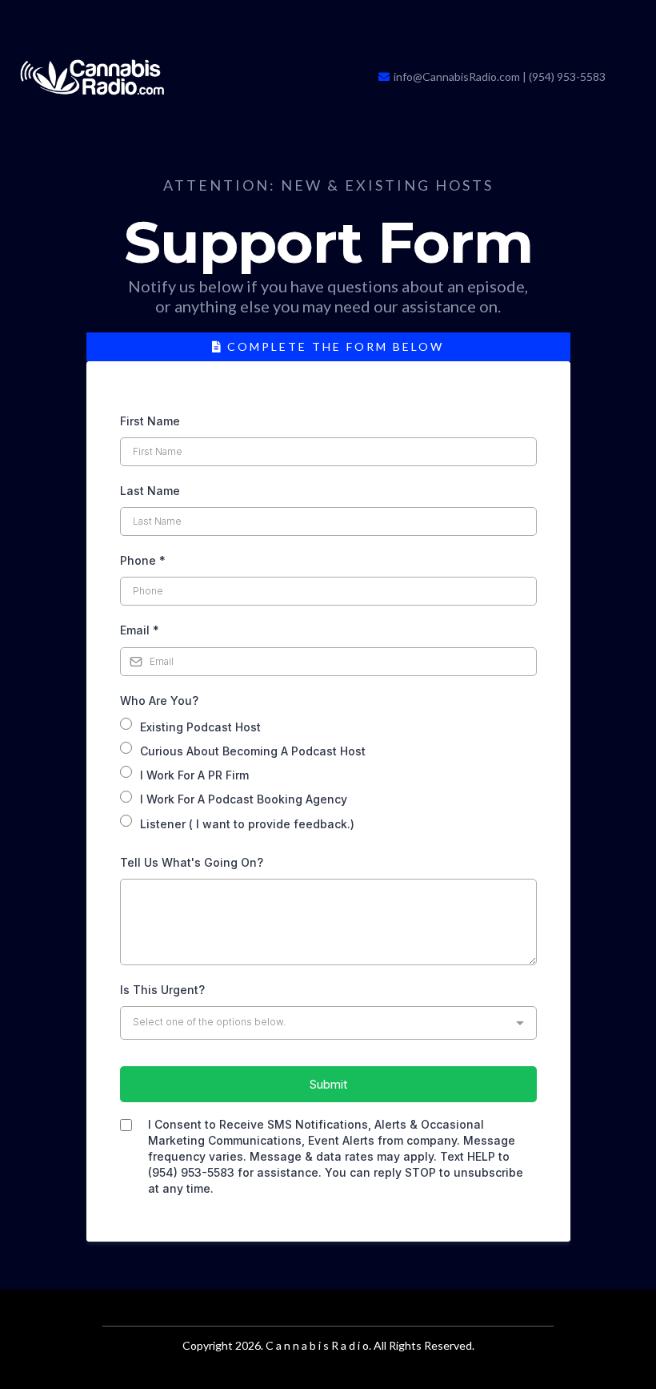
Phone (143, 560)
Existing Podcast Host (200, 727)
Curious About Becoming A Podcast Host (253, 751)
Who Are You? (159, 700)
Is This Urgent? (162, 989)
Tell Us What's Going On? (191, 862)
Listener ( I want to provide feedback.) (247, 824)
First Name (150, 421)
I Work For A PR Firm (194, 775)
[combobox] (328, 1023)
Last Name (150, 490)
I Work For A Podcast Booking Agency (243, 799)
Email (139, 630)
